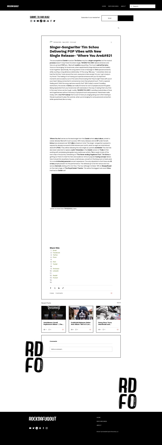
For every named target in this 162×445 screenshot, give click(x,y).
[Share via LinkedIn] (59, 288)
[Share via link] (63, 288)
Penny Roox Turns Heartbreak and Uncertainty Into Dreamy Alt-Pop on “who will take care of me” (108, 323)
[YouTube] (38, 21)
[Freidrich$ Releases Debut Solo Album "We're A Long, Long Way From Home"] (81, 313)
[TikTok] (41, 21)
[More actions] (111, 42)
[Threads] (44, 21)
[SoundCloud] (47, 21)
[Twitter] (54, 21)
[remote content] (81, 121)
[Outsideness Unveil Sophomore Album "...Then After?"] (54, 313)
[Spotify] (34, 21)
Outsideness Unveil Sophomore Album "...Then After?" (53, 323)
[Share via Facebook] (50, 288)
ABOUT (99, 425)
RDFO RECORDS (102, 421)
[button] (118, 28)
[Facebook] (51, 21)
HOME (98, 417)
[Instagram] (31, 21)
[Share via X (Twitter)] (55, 288)
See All (119, 302)
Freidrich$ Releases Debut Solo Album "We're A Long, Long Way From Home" (81, 323)
